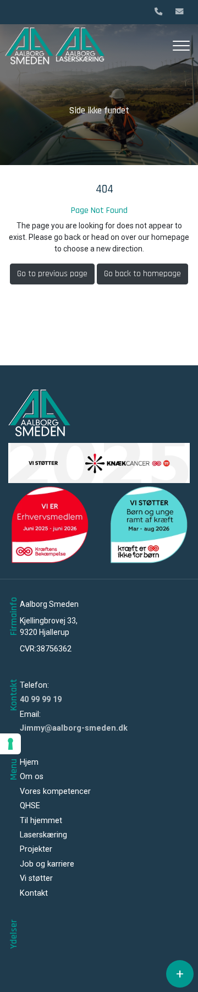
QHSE (30, 806)
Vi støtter (36, 879)
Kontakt (34, 893)
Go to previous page (52, 273)
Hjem (29, 762)
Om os (31, 777)
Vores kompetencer (55, 792)
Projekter (36, 849)
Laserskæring (43, 835)
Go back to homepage (142, 273)
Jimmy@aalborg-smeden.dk (74, 728)
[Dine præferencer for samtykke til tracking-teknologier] (10, 743)
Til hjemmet (41, 821)
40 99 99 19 (41, 699)
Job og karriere (47, 864)
